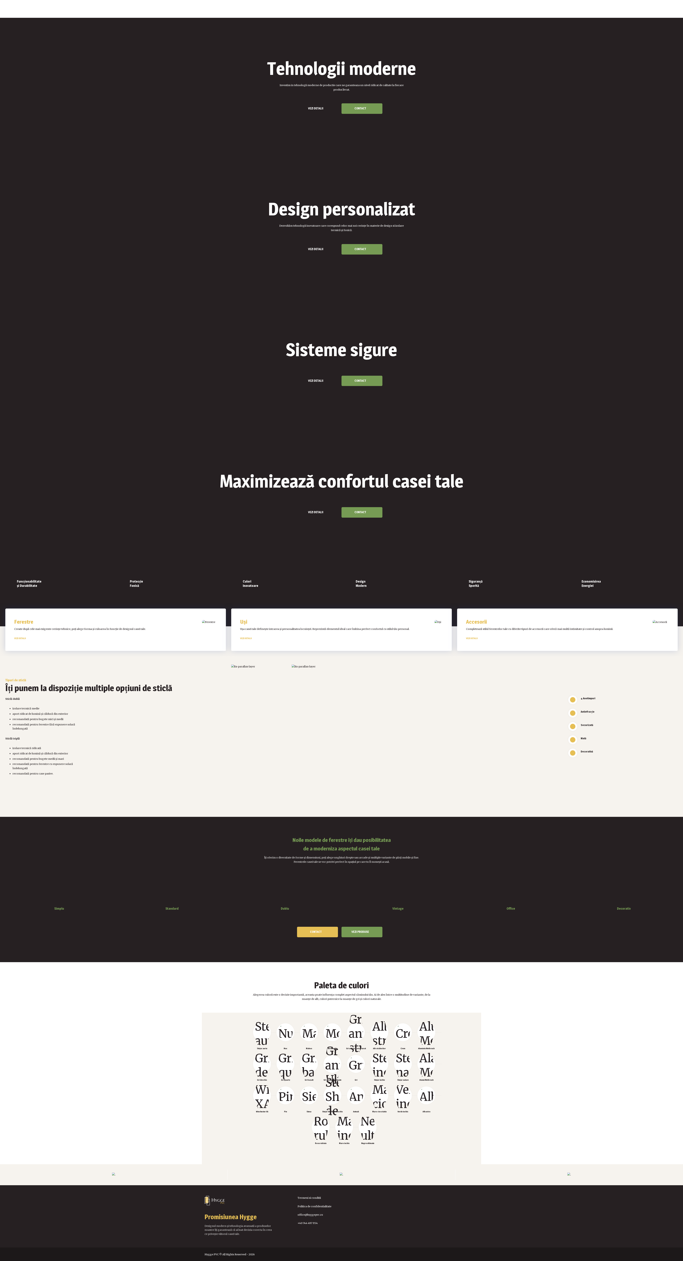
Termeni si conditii (309, 1197)
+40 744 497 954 (308, 1223)
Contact (360, 108)
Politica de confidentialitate (314, 1206)
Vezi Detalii (315, 108)
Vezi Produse (360, 932)
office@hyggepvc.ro (310, 1214)
